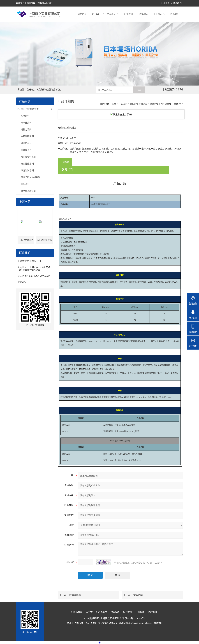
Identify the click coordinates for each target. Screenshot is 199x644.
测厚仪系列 (26, 150)
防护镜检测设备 (44, 240)
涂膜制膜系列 (27, 136)
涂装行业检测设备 (30, 109)
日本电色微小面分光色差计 (26, 241)
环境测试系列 (27, 170)
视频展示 (143, 14)
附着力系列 (26, 129)
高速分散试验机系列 (30, 177)
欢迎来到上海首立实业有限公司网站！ (34, 3)
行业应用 (128, 14)
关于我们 (96, 14)
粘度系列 (25, 116)
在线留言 (64, 162)
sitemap (148, 623)
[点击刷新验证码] (103, 562)
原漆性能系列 (27, 164)
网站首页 (82, 14)
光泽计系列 (26, 123)
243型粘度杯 (139, 595)
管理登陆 (158, 623)
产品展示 (111, 14)
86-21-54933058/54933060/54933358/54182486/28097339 (112, 170)
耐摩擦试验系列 (28, 191)
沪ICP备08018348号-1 (135, 618)
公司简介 (165, 3)
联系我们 (177, 3)
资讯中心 (157, 14)
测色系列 (25, 184)
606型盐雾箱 (75, 595)
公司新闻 (127, 612)
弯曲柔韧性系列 (28, 157)
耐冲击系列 (26, 143)
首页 (114, 104)
